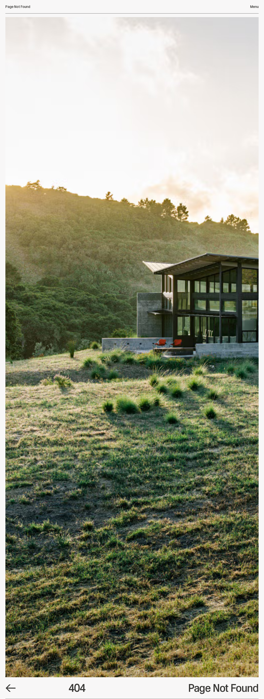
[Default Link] (10, 688)
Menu (254, 6)
